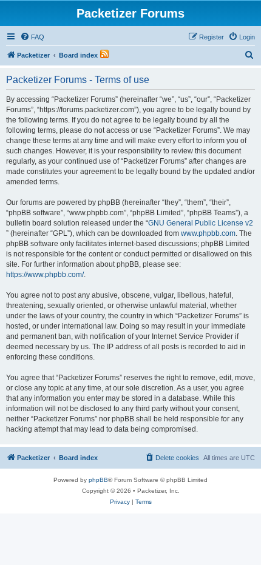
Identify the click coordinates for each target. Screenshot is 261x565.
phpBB (98, 479)
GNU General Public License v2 (200, 223)
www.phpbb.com (208, 233)
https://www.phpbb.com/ (45, 274)
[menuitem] (32, 37)
